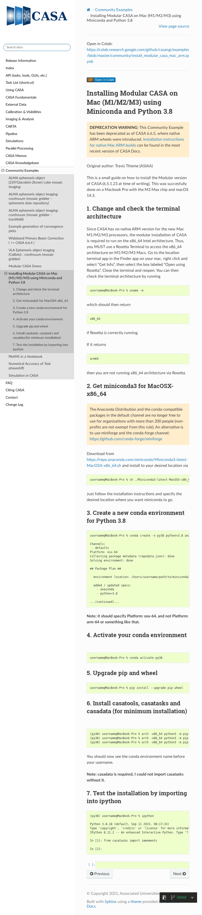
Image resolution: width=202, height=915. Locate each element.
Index (10, 68)
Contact (12, 397)
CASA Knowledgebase (22, 163)
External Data (16, 104)
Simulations (14, 141)
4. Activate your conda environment (38, 319)
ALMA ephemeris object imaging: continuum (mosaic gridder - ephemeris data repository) (33, 198)
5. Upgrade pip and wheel (30, 326)
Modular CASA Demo (25, 266)
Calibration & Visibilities (23, 112)
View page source (174, 26)
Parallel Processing (19, 148)
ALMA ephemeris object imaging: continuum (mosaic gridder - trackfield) (33, 215)
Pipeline (11, 134)
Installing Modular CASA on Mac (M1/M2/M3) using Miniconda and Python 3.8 (35, 278)
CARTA (11, 126)
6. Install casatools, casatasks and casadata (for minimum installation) (37, 335)
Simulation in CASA (23, 375)
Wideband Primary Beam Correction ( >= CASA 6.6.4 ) (36, 241)
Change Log (14, 405)
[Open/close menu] (2, 171)
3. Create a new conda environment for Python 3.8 (40, 310)
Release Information (21, 61)
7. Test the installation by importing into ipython (40, 347)
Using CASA (15, 90)
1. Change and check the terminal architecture (36, 292)
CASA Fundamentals (21, 97)
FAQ (9, 383)
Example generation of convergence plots (36, 229)
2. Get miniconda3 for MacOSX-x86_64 (40, 301)
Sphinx (111, 902)
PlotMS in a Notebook (25, 356)
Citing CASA (15, 390)
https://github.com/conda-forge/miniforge (126, 439)
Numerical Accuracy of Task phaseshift (30, 366)
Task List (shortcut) (20, 83)
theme (136, 902)
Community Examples (22, 170)
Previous (101, 874)
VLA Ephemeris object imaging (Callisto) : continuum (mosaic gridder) (31, 254)
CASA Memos (16, 156)
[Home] (88, 10)
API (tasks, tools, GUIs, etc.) (26, 75)
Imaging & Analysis (20, 119)
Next (178, 874)
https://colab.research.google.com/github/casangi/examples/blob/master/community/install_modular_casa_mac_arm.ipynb (138, 56)
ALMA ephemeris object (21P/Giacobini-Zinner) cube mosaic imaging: (36, 182)
